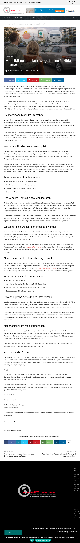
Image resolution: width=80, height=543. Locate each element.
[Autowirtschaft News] (14, 11)
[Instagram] (67, 1)
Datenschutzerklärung (43, 540)
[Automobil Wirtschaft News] (37, 491)
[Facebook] (65, 1)
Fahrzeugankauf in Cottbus (47, 268)
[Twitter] (72, 4)
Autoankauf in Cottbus (33, 247)
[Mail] (72, 1)
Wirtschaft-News (14, 70)
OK (32, 540)
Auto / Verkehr (12, 24)
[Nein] (78, 539)
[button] (74, 18)
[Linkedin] (70, 1)
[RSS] (74, 1)
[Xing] (74, 4)
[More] (66, 80)
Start (5, 24)
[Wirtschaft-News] (6, 71)
